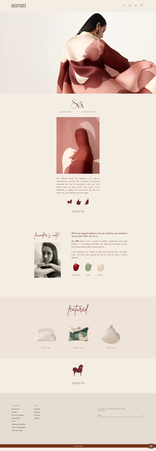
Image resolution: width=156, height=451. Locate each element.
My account (15, 409)
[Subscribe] (143, 415)
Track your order (17, 430)
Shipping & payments (18, 424)
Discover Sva (78, 211)
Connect (14, 412)
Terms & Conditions (18, 415)
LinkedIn (36, 418)
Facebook (37, 412)
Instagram (37, 409)
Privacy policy (16, 418)
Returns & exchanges (18, 427)
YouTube (37, 415)
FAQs (13, 421)
